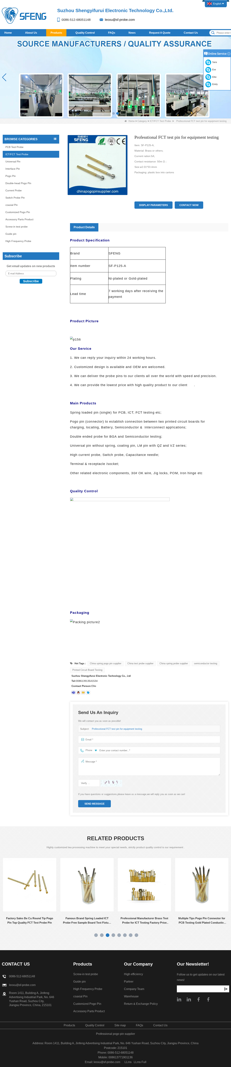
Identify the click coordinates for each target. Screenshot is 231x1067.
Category (142, 121)
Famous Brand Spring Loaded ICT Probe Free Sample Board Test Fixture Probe (30, 921)
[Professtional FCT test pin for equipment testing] (98, 165)
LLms (128, 1062)
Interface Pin (12, 168)
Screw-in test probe (16, 226)
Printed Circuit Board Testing (87, 670)
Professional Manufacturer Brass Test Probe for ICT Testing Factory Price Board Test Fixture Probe (87, 921)
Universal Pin (12, 161)
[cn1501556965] (88, 692)
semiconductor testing (205, 663)
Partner (128, 981)
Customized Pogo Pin (17, 212)
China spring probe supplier (174, 663)
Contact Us (191, 32)
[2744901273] (78, 692)
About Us (31, 32)
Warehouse (131, 996)
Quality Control (85, 32)
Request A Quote (159, 32)
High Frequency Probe (18, 241)
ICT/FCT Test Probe (160, 121)
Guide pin (10, 233)
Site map (120, 1025)
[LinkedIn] (189, 999)
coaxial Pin (11, 204)
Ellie (214, 77)
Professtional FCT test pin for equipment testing (117, 729)
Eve (213, 69)
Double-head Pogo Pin (18, 183)
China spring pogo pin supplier (105, 663)
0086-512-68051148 (76, 20)
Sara (214, 62)
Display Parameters (153, 205)
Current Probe (13, 190)
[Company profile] (179, 999)
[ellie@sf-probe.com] (83, 692)
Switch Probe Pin (15, 197)
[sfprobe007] (73, 692)
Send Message (94, 803)
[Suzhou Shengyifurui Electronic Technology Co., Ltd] (24, 15)
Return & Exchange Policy (141, 1003)
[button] (113, 113)
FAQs (111, 32)
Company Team (134, 989)
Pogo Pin (10, 176)
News (132, 32)
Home (8, 32)
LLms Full (140, 1062)
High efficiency (133, 974)
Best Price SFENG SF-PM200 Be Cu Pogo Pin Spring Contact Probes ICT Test (202, 921)
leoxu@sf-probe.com (120, 20)
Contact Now (189, 205)
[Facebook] (198, 999)
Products (56, 32)
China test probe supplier (140, 663)
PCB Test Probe (14, 147)
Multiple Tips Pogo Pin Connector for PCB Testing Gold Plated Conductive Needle (144, 921)
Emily (214, 84)
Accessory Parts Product (19, 219)
